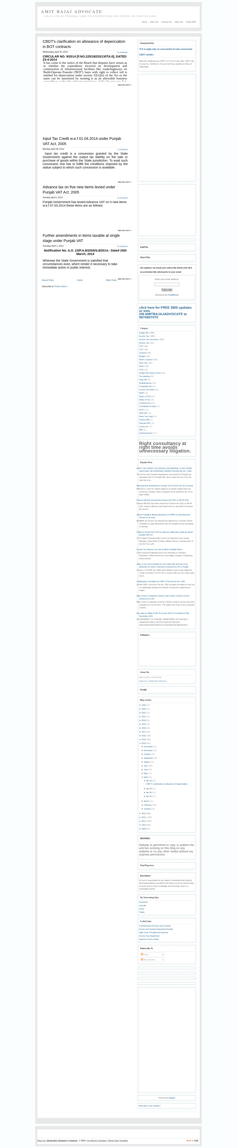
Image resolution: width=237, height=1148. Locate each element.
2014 (144, 743)
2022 (144, 713)
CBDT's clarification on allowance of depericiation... (167, 784)
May (146, 773)
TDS (141, 370)
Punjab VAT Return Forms (150, 373)
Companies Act (145, 386)
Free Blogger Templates (97, 1140)
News (142, 366)
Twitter (142, 912)
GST (141, 346)
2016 (144, 736)
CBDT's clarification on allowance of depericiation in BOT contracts (84, 44)
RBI (141, 430)
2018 (144, 728)
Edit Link (154, 22)
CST (141, 349)
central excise (145, 403)
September (149, 758)
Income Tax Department (149, 936)
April (146, 777)
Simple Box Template (57, 1140)
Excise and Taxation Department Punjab (156, 929)
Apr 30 (149, 781)
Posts (145, 954)
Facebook (143, 902)
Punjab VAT (144, 333)
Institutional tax (145, 383)
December (148, 747)
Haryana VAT (145, 423)
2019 (144, 724)
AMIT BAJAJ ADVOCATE (72, 11)
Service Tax (144, 343)
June (146, 769)
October (147, 754)
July (146, 766)
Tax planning (144, 376)
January (147, 809)
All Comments (149, 960)
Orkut (141, 909)
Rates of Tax (144, 400)
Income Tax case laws (149, 339)
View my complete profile (153, 681)
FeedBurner (173, 295)
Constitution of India (147, 406)
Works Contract (146, 360)
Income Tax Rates (147, 390)
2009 (144, 829)
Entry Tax (143, 363)
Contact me (166, 22)
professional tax (146, 433)
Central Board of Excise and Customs (155, 926)
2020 (144, 720)
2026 (144, 705)
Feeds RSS (191, 22)
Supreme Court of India (149, 939)
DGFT (142, 410)
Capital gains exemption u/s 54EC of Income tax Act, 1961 (161, 581)
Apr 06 (149, 792)
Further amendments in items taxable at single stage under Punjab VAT (81, 238)
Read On (125, 85)
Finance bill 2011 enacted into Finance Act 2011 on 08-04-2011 (163, 500)
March (147, 801)
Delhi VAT (143, 413)
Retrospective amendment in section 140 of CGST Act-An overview (165, 486)
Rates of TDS (145, 396)
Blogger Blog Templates (118, 1140)
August (147, 762)
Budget (142, 356)
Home (145, 22)
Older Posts (111, 280)
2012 (144, 817)
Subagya (73, 1140)
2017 (144, 732)
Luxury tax (144, 426)
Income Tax (144, 336)
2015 (144, 739)
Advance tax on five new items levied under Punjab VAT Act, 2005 (79, 189)
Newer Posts (48, 280)
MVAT (142, 393)
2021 (144, 716)
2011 (144, 821)
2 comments (122, 149)
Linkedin (142, 905)
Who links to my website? (149, 1106)
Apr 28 (149, 789)
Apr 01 (149, 796)
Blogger (172, 1098)
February (148, 805)
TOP (196, 1140)
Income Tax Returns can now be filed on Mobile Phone (159, 549)
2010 (144, 825)
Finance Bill (144, 420)
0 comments (122, 52)
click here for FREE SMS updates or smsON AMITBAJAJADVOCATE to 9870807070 (165, 312)
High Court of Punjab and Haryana (153, 932)
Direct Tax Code (146, 416)
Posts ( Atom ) (61, 286)
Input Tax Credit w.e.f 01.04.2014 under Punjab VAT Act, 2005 (82, 141)
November (148, 750)
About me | (42, 1140)
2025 (144, 709)
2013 (144, 813)
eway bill (143, 379)
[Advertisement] (71, 109)
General (142, 353)
